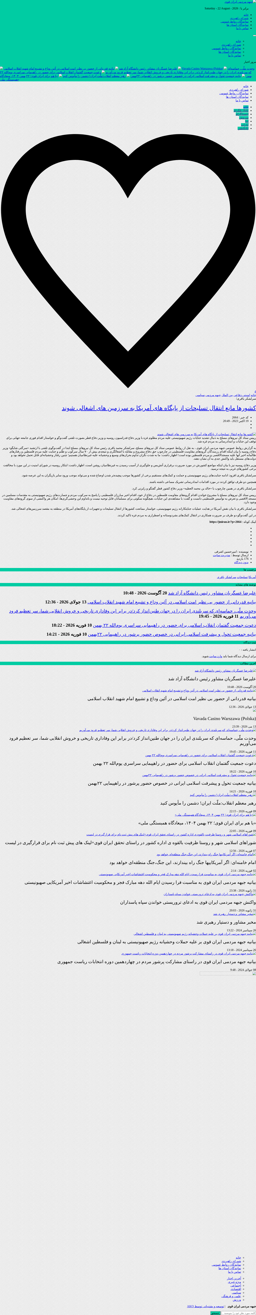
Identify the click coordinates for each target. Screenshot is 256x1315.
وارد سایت (215, 656)
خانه (246, 14)
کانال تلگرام (241, 110)
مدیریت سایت (221, 555)
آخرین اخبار (234, 1278)
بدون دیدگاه (241, 562)
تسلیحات (242, 577)
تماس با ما (242, 28)
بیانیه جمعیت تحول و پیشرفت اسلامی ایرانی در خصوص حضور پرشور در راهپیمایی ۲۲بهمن (185, 76)
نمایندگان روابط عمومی (235, 21)
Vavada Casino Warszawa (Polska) (202, 68)
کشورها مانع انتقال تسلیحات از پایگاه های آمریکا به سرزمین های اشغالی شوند (159, 408)
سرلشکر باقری (226, 577)
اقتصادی (236, 1289)
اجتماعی (236, 1285)
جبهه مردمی (213, 395)
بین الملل (227, 395)
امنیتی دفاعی (242, 395)
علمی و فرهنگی (231, 1296)
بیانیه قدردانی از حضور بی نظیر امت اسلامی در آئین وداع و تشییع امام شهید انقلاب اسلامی (59, 68)
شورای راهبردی (239, 18)
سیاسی (200, 395)
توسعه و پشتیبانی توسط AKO (205, 1306)
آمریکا (252, 577)
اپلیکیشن (243, 128)
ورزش (237, 1299)
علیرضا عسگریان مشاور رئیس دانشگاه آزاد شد (148, 68)
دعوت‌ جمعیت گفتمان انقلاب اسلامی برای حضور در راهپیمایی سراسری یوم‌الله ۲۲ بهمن (174, 625)
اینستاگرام (242, 114)
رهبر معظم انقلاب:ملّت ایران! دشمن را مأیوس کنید (94, 76)
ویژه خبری (234, 1282)
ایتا (247, 121)
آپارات (245, 124)
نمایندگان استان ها (238, 24)
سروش (244, 117)
